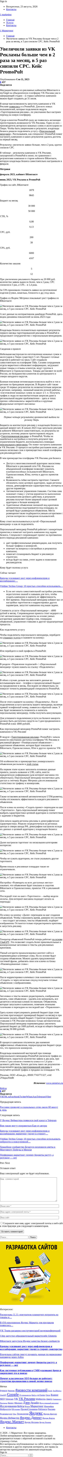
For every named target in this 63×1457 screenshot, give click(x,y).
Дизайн (34, 1402)
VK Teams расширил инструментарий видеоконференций (30, 1330)
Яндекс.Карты (48, 1418)
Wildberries (41, 1399)
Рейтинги (42, 1409)
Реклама (51, 1409)
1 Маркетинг (6, 30)
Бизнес (11, 1403)
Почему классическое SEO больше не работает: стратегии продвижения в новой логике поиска (26, 1380)
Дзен (26, 1402)
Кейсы (3, 1088)
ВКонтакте (18, 1403)
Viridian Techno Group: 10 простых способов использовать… (31, 586)
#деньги (3, 1390)
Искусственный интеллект (49, 1403)
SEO (2, 1398)
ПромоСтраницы (29, 1409)
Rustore (54, 1395)
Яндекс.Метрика (31, 1422)
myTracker (41, 1395)
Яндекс (36, 1413)
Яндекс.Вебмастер (9, 1418)
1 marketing (5, 14)
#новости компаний (31, 1390)
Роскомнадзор (6, 1414)
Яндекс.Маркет (12, 1422)
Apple (50, 1391)
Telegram (9, 1399)
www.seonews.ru (54, 1083)
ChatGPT (3, 1395)
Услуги (9, 22)
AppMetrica (57, 1391)
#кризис (11, 1391)
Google (13, 1394)
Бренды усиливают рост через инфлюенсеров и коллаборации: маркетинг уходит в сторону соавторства (31, 1347)
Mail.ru (34, 1395)
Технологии (23, 1413)
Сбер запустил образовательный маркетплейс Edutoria (28, 1336)
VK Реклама (27, 1399)
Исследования (8, 1406)
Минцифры (49, 1406)
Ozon (48, 1395)
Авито (49, 1399)
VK (16, 1398)
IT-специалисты (25, 1395)
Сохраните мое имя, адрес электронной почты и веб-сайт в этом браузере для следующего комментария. (31, 1224)
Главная (10, 20)
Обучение (15, 1409)
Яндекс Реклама (45, 1422)
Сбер (14, 1414)
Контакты (11, 9)
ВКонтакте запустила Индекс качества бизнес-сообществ (30, 1341)
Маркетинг (36, 1406)
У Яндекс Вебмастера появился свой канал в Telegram (28, 1120)
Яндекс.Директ (31, 1418)
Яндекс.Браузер (50, 1414)
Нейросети (5, 1409)
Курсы (27, 1406)
